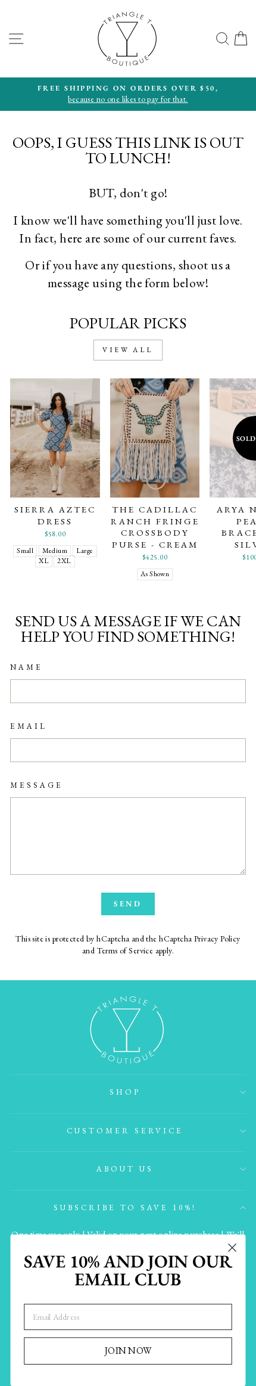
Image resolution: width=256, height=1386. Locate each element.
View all (128, 350)
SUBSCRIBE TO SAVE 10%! (125, 1207)
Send (128, 904)
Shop (125, 1092)
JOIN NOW (128, 1350)
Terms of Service (125, 950)
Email (28, 726)
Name (26, 667)
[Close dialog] (232, 1248)
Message (36, 785)
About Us (125, 1169)
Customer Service (125, 1131)
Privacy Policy (217, 938)
